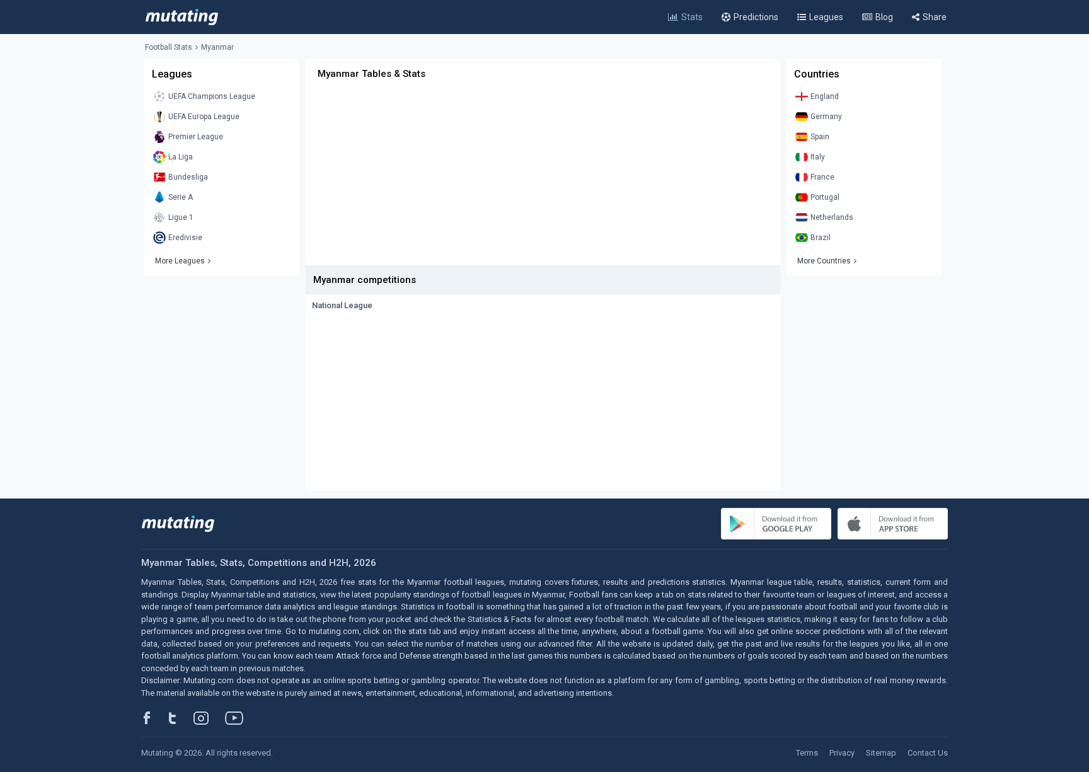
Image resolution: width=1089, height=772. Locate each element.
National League (342, 305)
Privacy (842, 753)
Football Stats (168, 47)
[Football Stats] (182, 17)
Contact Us (928, 753)
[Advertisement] (543, 177)
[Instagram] (210, 718)
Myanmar (217, 47)
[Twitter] (180, 718)
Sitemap (881, 753)
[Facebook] (153, 718)
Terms (807, 753)
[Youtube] (238, 718)
